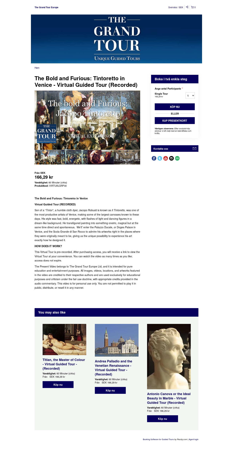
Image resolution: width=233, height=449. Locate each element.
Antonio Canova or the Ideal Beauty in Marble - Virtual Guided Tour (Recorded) (169, 398)
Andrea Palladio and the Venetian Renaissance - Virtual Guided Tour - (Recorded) (113, 368)
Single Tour (161, 95)
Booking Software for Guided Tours (158, 439)
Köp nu (175, 107)
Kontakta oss (160, 148)
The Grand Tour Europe (46, 7)
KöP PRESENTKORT (174, 120)
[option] (48, 157)
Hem (37, 67)
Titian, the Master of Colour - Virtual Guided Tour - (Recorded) (64, 364)
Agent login (193, 439)
